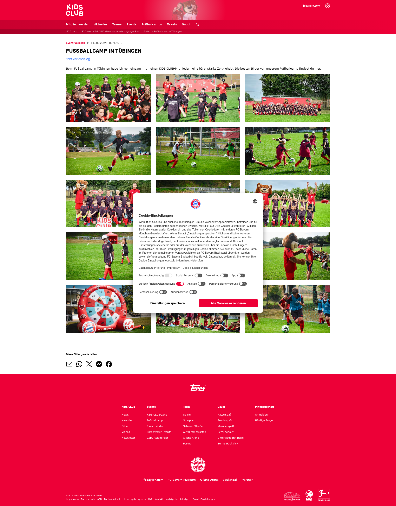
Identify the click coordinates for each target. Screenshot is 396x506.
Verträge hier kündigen (178, 499)
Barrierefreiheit (112, 499)
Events (132, 24)
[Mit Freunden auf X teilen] (89, 364)
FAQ (150, 499)
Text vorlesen (75, 59)
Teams (117, 24)
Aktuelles (100, 24)
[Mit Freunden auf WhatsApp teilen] (79, 364)
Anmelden (261, 414)
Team (186, 406)
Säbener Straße (193, 426)
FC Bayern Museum (182, 479)
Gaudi (186, 24)
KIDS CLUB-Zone (157, 414)
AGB (99, 499)
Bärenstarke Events (159, 431)
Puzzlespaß (225, 420)
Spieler (187, 414)
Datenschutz (88, 499)
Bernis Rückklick (228, 443)
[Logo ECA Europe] (309, 495)
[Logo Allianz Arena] (291, 496)
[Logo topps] (198, 387)
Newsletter (128, 437)
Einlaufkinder (155, 426)
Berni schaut (225, 431)
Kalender (127, 420)
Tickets (172, 24)
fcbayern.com (311, 5)
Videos (126, 431)
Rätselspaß (224, 414)
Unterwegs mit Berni (231, 437)
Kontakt (159, 499)
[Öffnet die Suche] (197, 24)
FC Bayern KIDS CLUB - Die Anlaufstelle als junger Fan (110, 31)
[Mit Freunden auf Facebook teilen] (109, 364)
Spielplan (188, 420)
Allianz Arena (191, 437)
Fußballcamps (151, 24)
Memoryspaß (226, 426)
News (125, 414)
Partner (187, 443)
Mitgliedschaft (264, 406)
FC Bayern (71, 31)
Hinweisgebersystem (134, 499)
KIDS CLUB (128, 406)
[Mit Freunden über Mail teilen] (69, 364)
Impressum (72, 499)
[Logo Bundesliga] (324, 495)
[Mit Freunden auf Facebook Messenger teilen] (99, 364)
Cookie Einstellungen (204, 499)
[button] (108, 98)
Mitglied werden (77, 24)
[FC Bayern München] (198, 464)
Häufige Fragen (264, 420)
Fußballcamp (155, 420)
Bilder (147, 31)
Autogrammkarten (194, 431)
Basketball (230, 479)
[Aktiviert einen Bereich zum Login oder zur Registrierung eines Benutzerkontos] (327, 5)
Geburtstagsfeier (157, 437)
